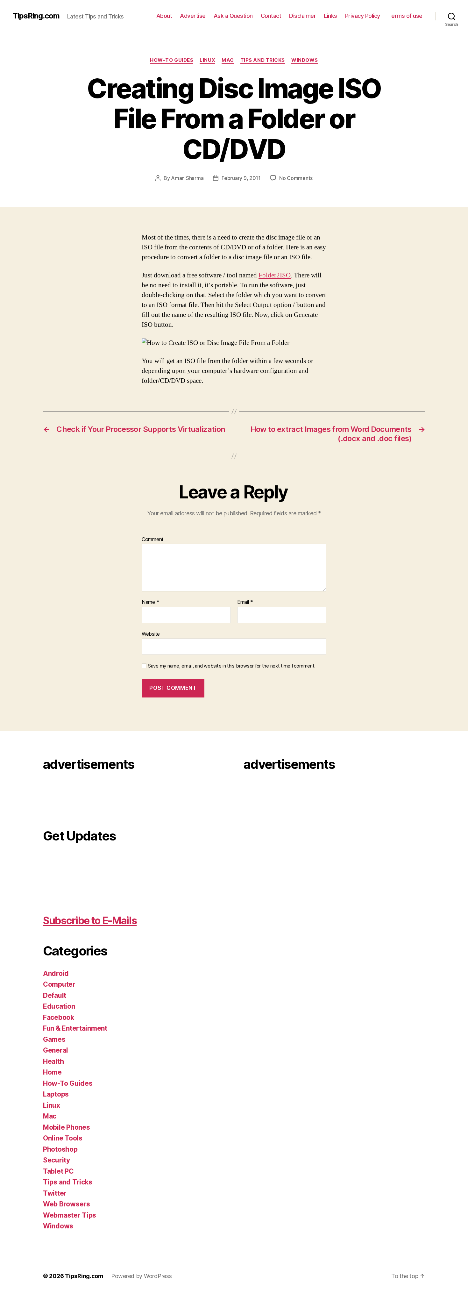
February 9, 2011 (241, 178)
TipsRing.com (36, 16)
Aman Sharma (187, 178)
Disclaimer (302, 15)
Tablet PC (58, 1171)
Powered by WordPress (141, 1276)
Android (56, 973)
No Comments (296, 178)
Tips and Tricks (262, 60)
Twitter (55, 1193)
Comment (153, 539)
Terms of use (405, 15)
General (55, 1050)
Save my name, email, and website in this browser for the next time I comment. (232, 666)
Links (330, 15)
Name (150, 602)
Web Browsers (66, 1204)
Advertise (193, 15)
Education (59, 1006)
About (164, 15)
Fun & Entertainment (75, 1028)
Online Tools (62, 1138)
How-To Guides (171, 60)
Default (54, 995)
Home (52, 1072)
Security (56, 1160)
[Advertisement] (68, 796)
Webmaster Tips (69, 1215)
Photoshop (60, 1149)
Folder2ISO (275, 275)
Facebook (58, 1017)
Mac (228, 60)
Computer (59, 984)
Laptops (56, 1094)
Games (54, 1039)
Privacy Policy (362, 15)
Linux (207, 60)
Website (151, 634)
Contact (271, 15)
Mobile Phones (66, 1127)
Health (53, 1061)
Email (245, 602)
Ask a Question (233, 15)
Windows (304, 60)
